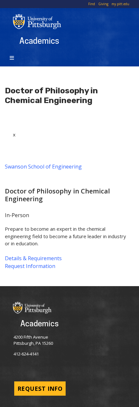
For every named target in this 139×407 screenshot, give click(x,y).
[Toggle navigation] (12, 57)
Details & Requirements (33, 258)
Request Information (30, 266)
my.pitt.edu (120, 4)
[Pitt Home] (76, 21)
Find (91, 4)
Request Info (39, 388)
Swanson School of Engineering (43, 166)
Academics (39, 40)
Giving (103, 4)
